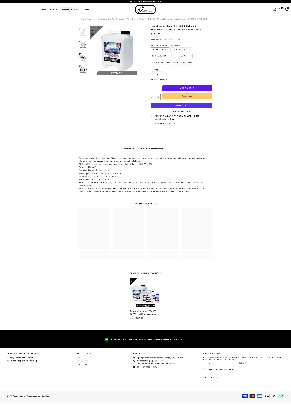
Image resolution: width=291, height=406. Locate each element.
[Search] (268, 9)
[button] (83, 23)
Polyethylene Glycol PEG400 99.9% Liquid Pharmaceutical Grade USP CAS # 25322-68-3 (144, 313)
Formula (82, 170)
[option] (117, 53)
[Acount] (274, 9)
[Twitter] (217, 377)
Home (81, 19)
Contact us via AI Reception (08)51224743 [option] (145, 2)
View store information (165, 123)
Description (128, 148)
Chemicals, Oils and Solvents (111, 19)
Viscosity (83, 176)
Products (91, 19)
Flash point (84, 179)
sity (84, 167)
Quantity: (155, 69)
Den (81, 167)
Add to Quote (187, 96)
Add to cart (187, 88)
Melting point (85, 173)
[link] (158, 97)
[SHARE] (153, 97)
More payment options (181, 111)
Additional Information (151, 148)
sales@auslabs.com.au (147, 367)
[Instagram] (211, 377)
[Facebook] (205, 377)
